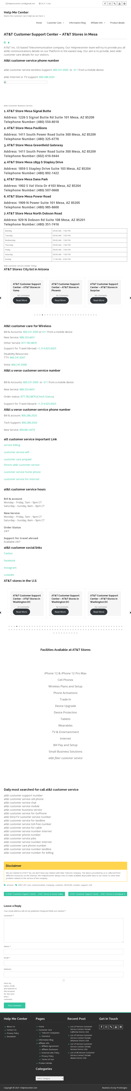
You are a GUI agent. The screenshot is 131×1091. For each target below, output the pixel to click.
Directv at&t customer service (22, 465)
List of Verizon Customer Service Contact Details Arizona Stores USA (81, 1046)
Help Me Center (16, 12)
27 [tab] (75, 626)
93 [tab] (59, 633)
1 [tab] (35, 315)
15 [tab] (70, 315)
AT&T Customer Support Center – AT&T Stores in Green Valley (35, 894)
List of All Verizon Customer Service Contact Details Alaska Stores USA (82, 1055)
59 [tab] (42, 629)
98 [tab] (72, 633)
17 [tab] (75, 315)
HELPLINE (68, 885)
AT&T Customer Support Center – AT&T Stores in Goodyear (96, 894)
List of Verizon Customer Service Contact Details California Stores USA (81, 1029)
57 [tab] (37, 629)
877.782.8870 (29, 343)
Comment (9, 915)
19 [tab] (81, 315)
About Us (11, 1026)
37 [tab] (101, 626)
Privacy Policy (13, 1033)
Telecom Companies (50, 1032)
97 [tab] (69, 633)
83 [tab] (104, 629)
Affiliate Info (97, 22)
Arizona (10, 885)
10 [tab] (58, 315)
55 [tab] (32, 629)
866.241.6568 (19, 364)
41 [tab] (111, 626)
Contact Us (12, 1030)
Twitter (8, 553)
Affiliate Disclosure (50, 1049)
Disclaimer (11, 1036)
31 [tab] (86, 626)
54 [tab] (29, 629)
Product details (117, 22)
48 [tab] (14, 629)
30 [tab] (83, 626)
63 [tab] (52, 629)
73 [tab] (78, 629)
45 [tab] (122, 626)
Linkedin (9, 575)
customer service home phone (22, 472)
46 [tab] (9, 629)
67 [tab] (63, 629)
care (29, 885)
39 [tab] (106, 626)
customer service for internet (21, 479)
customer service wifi (16, 452)
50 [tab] (19, 629)
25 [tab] (96, 315)
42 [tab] (114, 626)
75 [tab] (83, 629)
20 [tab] (83, 315)
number (76, 885)
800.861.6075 (27, 429)
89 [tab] (119, 629)
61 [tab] (47, 629)
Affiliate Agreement (50, 1046)
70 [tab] (70, 629)
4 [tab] (42, 315)
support (84, 885)
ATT (24, 885)
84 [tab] (106, 629)
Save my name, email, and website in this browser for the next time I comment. (10, 991)
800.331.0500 (60, 70)
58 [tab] (40, 629)
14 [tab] (68, 315)
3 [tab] (40, 315)
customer (59, 885)
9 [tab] (55, 315)
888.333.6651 (27, 337)
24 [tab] (93, 315)
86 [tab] (111, 629)
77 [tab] (88, 629)
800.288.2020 (46, 77)
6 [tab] (47, 315)
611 (76, 70)
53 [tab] (27, 629)
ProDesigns (122, 1087)
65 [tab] (58, 629)
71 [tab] (73, 629)
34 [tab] (93, 626)
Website (7, 969)
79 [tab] (93, 629)
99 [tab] (74, 633)
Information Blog (77, 22)
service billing (12, 445)
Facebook (9, 560)
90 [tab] (122, 629)
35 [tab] (96, 626)
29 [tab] (81, 626)
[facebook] (105, 3)
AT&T (20, 885)
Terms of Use (48, 1059)
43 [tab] (116, 626)
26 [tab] (73, 626)
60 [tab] (45, 629)
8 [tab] (52, 315)
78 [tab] (91, 629)
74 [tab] (81, 629)
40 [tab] (109, 626)
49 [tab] (17, 629)
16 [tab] (73, 315)
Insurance (46, 1036)
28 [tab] (78, 626)
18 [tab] (78, 315)
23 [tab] (91, 315)
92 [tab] (56, 633)
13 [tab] (65, 315)
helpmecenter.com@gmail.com (21, 3)
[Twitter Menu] (115, 3)
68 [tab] (65, 629)
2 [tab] (37, 315)
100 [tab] (77, 633)
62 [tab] (50, 629)
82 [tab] (101, 629)
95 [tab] (64, 633)
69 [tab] (68, 629)
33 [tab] (91, 626)
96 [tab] (67, 633)
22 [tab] (88, 315)
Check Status (45, 396)
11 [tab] (60, 315)
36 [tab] (98, 626)
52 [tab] (24, 629)
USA (90, 885)
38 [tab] (104, 626)
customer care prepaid (17, 459)
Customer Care (54, 22)
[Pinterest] (124, 3)
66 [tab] (60, 629)
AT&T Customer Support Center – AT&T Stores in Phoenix (27, 287)
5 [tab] (45, 315)
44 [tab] (119, 626)
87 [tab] (114, 629)
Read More (21, 300)
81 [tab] (98, 629)
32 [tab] (88, 626)
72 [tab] (75, 629)
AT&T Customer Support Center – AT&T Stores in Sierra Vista (104, 287)
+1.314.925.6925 (46, 348)
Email (7, 957)
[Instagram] (110, 3)
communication (38, 885)
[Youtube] (119, 3)
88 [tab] (116, 629)
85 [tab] (109, 629)
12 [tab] (63, 315)
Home (39, 22)
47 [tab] (11, 629)
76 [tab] (86, 629)
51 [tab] (22, 629)
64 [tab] (55, 629)
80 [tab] (96, 629)
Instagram (10, 567)
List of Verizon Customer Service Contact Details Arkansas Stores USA (81, 1038)
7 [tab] (50, 315)
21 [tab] (86, 315)
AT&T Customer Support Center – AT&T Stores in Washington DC (27, 598)
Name (7, 946)
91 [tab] (54, 633)
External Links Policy (50, 1052)
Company (50, 885)
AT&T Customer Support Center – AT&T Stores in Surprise (65, 287)
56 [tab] (35, 629)
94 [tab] (61, 633)
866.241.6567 (17, 357)
